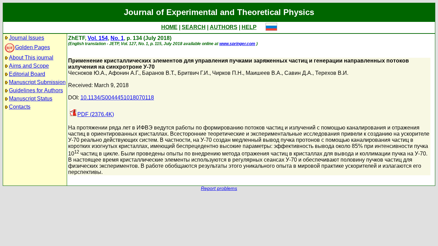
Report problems (219, 188)
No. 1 (117, 38)
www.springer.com (237, 43)
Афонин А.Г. (123, 73)
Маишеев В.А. (264, 73)
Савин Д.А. (298, 73)
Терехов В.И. (331, 73)
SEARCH (194, 27)
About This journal (31, 57)
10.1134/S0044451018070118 (117, 97)
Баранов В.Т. (158, 73)
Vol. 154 (98, 38)
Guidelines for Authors (36, 90)
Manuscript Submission (37, 82)
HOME (169, 27)
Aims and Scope (29, 66)
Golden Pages (32, 47)
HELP (249, 27)
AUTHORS (223, 27)
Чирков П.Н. (227, 73)
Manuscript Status (30, 98)
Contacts (19, 107)
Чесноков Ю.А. (87, 73)
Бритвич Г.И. (193, 73)
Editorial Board (27, 74)
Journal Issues (26, 38)
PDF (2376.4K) (95, 114)
